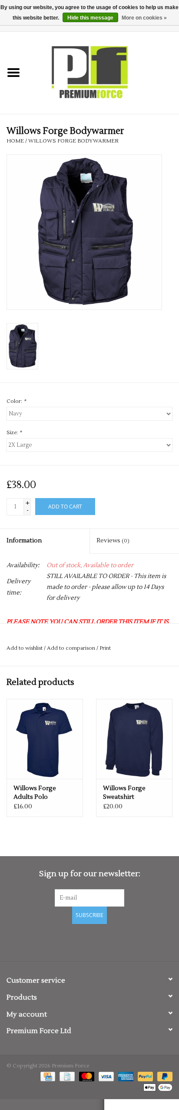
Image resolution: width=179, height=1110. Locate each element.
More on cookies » (144, 18)
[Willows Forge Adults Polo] (45, 739)
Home (15, 141)
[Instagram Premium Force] (120, 941)
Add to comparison (71, 648)
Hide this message (90, 18)
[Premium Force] (103, 72)
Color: (16, 401)
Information (24, 541)
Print (105, 648)
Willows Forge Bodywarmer (73, 141)
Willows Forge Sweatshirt (124, 792)
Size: (14, 432)
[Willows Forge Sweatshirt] (134, 739)
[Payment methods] (46, 1076)
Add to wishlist (25, 648)
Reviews (112, 541)
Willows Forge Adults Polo (34, 792)
